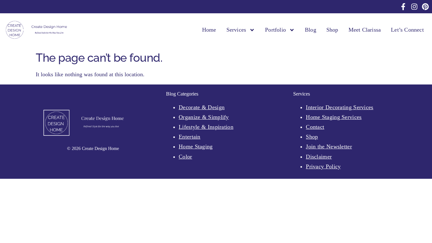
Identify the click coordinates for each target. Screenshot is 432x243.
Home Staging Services (333, 117)
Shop (332, 30)
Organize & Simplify (204, 117)
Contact (315, 127)
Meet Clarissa (365, 30)
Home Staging (196, 146)
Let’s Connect (407, 30)
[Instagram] (414, 6)
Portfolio (275, 30)
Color (185, 156)
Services (236, 30)
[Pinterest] (425, 6)
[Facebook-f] (403, 6)
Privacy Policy (323, 166)
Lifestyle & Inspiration (206, 127)
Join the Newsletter (329, 146)
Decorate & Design (202, 107)
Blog (310, 30)
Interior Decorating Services (339, 107)
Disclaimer (319, 156)
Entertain (190, 137)
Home (209, 30)
